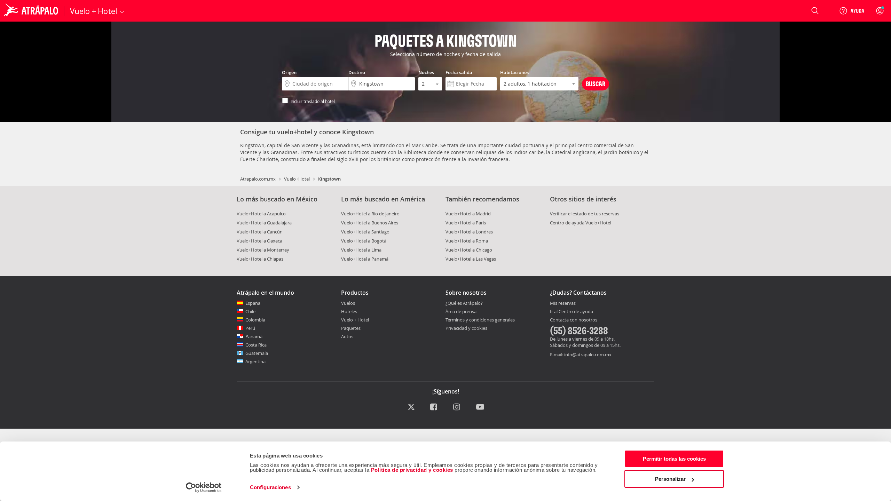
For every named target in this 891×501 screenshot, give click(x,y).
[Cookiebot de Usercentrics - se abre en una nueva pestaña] (203, 487)
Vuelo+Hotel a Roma (467, 241)
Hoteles (349, 311)
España (252, 303)
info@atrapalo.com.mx (588, 354)
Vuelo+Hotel (297, 179)
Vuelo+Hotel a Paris (466, 223)
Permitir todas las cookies (674, 459)
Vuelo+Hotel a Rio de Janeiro (370, 213)
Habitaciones (514, 72)
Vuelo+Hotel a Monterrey (263, 250)
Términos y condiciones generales (480, 320)
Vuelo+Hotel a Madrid (468, 213)
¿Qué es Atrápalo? (464, 303)
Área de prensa (461, 311)
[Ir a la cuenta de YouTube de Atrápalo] (480, 407)
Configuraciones (270, 487)
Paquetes (351, 328)
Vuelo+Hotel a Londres (469, 232)
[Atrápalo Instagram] (457, 407)
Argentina (255, 361)
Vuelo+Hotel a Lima (361, 250)
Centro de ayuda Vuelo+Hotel (580, 223)
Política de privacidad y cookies (412, 470)
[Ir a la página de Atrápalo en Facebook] (434, 407)
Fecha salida (459, 72)
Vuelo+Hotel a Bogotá (363, 241)
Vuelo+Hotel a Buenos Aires (369, 223)
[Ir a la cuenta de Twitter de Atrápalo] (411, 407)
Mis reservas (563, 303)
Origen (289, 72)
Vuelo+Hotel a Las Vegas (471, 259)
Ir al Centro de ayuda (571, 312)
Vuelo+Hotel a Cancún (260, 232)
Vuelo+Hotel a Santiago (365, 232)
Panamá (253, 336)
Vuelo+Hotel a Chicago (469, 250)
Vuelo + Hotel (355, 320)
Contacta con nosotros (573, 320)
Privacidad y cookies (466, 328)
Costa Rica (256, 345)
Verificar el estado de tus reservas (584, 213)
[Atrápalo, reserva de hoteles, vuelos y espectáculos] (32, 11)
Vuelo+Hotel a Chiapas (260, 259)
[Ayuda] (851, 11)
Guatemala (256, 353)
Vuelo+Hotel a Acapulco (261, 213)
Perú (250, 328)
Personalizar (670, 479)
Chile (250, 311)
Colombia (255, 320)
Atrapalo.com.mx (258, 179)
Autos (347, 336)
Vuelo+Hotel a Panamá (364, 259)
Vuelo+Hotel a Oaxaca (259, 241)
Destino (356, 72)
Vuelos (348, 303)
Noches (426, 72)
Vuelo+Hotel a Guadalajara (264, 223)
